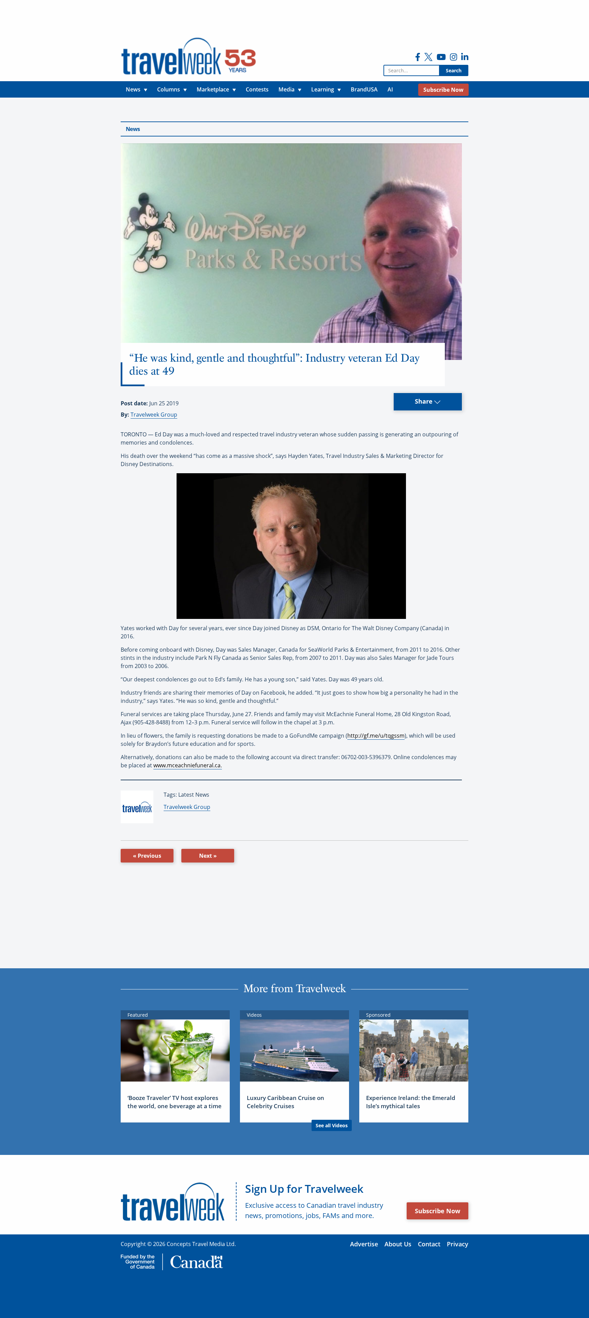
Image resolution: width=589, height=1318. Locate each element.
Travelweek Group (154, 414)
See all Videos (332, 1125)
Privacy (457, 1244)
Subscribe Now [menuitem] (443, 89)
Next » (208, 855)
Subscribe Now (437, 1211)
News (133, 129)
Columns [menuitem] (168, 89)
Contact (429, 1244)
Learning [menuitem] (322, 89)
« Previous (147, 855)
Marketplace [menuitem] (213, 89)
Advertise (364, 1244)
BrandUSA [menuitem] (364, 89)
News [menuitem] (133, 89)
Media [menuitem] (286, 89)
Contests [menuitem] (257, 89)
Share (424, 401)
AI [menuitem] (390, 89)
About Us (397, 1244)
